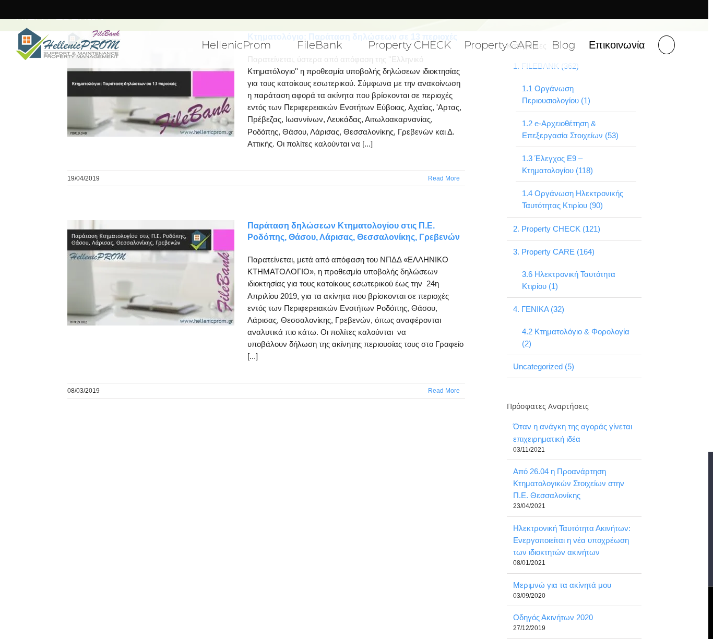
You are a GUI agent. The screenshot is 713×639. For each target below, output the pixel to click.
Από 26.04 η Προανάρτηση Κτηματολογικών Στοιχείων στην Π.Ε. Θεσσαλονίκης (568, 483)
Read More (444, 178)
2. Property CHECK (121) (556, 228)
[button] (666, 43)
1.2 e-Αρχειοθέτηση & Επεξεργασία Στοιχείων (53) (570, 129)
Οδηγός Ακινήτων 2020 (553, 617)
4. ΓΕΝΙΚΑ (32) (538, 309)
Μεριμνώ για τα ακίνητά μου (562, 585)
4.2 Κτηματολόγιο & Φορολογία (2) (575, 337)
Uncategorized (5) (543, 366)
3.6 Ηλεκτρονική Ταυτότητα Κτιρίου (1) (568, 280)
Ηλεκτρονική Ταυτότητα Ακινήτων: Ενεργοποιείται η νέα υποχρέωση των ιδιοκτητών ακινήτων (572, 540)
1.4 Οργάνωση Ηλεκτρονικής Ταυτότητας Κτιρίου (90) (572, 199)
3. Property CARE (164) (554, 251)
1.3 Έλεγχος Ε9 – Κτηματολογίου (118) (557, 164)
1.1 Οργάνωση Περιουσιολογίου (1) (556, 94)
